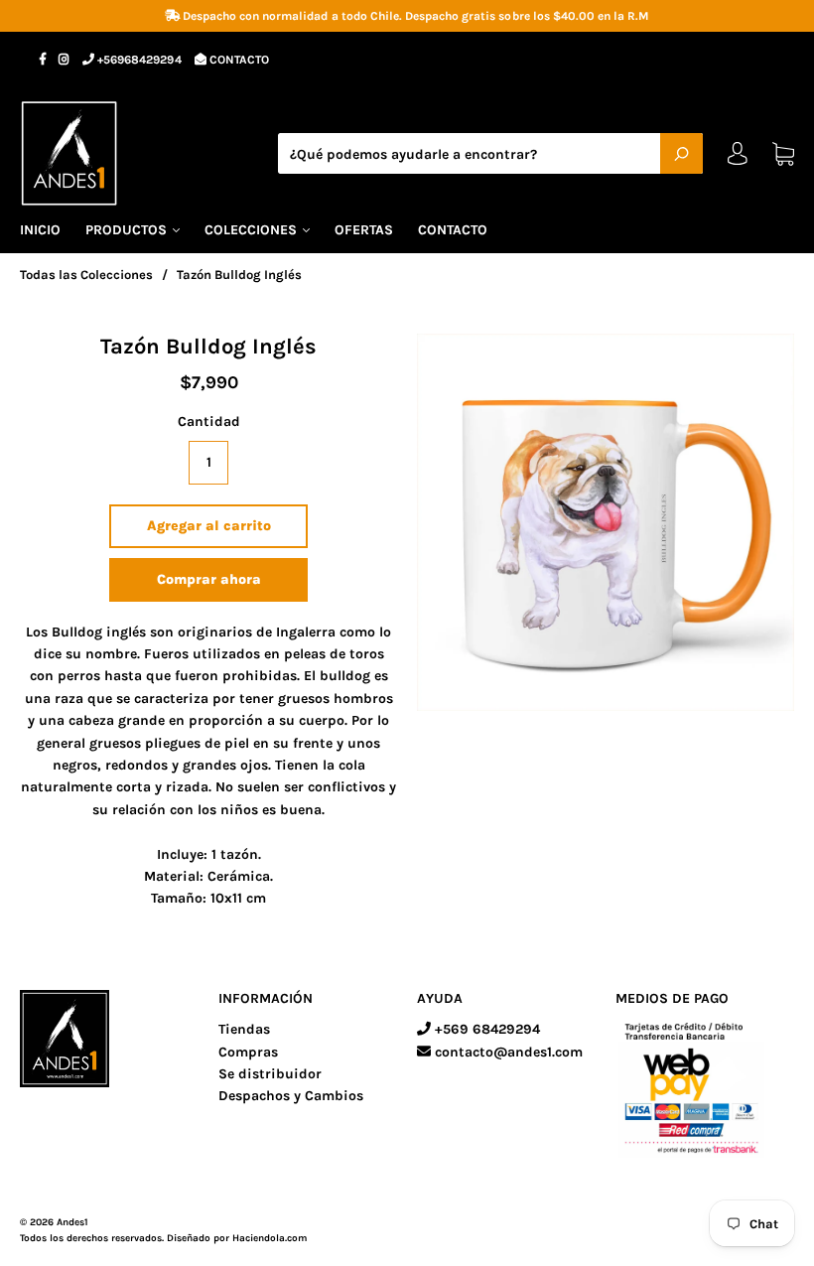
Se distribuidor (270, 1073)
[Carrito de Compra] (783, 153)
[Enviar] (681, 153)
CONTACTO (237, 60)
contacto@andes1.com (507, 1052)
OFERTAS (364, 229)
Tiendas (244, 1029)
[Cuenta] (737, 158)
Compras (248, 1052)
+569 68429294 (485, 1029)
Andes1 (72, 1222)
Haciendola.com (269, 1238)
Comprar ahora (209, 579)
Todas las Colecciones (86, 274)
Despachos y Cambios (290, 1095)
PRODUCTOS (128, 229)
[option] (605, 522)
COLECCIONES (252, 229)
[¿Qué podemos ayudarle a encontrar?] (490, 154)
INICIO (40, 229)
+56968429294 (137, 60)
